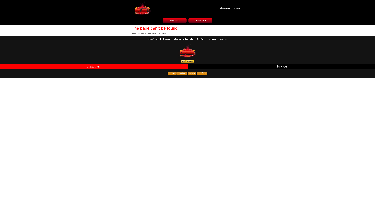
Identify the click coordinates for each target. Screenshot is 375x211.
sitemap (237, 8)
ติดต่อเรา (166, 39)
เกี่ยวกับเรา (201, 39)
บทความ (212, 39)
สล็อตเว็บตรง (225, 8)
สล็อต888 (172, 73)
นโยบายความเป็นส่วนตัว (183, 39)
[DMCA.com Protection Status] (187, 62)
